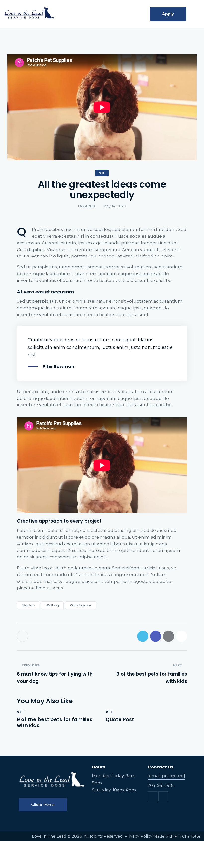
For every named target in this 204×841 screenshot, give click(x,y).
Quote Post (120, 719)
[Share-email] (168, 636)
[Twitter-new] (142, 636)
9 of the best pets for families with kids (54, 722)
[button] (193, 14)
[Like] (23, 636)
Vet (102, 173)
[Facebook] (155, 636)
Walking (52, 605)
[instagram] (163, 796)
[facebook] (152, 796)
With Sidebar (80, 605)
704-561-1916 (161, 785)
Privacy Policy (138, 836)
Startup (28, 605)
